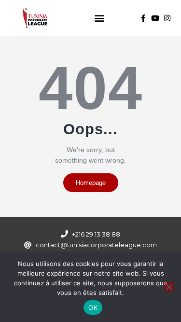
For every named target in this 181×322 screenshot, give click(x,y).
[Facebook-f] (143, 18)
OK (92, 307)
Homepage (91, 182)
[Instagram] (167, 18)
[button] (100, 18)
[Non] (169, 287)
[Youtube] (155, 18)
